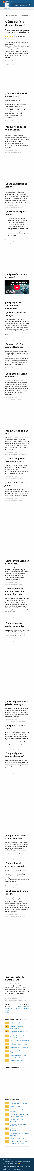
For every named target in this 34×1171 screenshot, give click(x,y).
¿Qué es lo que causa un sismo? (19, 1047)
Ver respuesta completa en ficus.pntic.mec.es (15, 340)
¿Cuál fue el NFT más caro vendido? (10, 1010)
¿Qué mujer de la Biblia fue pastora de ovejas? (18, 1056)
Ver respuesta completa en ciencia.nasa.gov (15, 721)
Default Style (7, 1159)
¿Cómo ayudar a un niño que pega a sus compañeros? (18, 1142)
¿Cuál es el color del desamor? (18, 1103)
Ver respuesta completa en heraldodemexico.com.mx (11, 63)
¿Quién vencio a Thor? (16, 1060)
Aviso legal (14, 1161)
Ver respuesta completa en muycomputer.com (16, 454)
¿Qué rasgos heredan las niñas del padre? (19, 1032)
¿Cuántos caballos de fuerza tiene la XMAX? (22, 1007)
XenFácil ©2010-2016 (18, 1168)
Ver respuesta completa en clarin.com (13, 478)
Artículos (14, 15)
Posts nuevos (6, 8)
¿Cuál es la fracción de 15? (17, 1023)
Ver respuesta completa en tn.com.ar (13, 887)
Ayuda (5, 1163)
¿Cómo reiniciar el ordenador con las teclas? (19, 1134)
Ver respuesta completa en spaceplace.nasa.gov (16, 1000)
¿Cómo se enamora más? (17, 1138)
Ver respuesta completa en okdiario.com (14, 369)
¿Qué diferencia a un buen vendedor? (17, 1110)
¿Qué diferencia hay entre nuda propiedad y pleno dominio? (19, 1115)
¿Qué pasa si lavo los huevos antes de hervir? (18, 1027)
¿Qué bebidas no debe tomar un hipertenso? (19, 1036)
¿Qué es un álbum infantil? (17, 1106)
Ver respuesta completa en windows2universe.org (16, 122)
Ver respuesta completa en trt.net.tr (13, 641)
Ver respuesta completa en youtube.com (14, 399)
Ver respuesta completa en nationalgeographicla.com (11, 618)
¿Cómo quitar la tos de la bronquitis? (17, 1120)
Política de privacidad (24, 1161)
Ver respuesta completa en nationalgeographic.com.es (11, 242)
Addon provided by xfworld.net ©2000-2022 (13, 1169)
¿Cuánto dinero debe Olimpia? (18, 1044)
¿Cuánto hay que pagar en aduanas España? (17, 1129)
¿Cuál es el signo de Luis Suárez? (19, 1040)
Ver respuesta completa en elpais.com (14, 207)
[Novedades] (29, 5)
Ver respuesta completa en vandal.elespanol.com (16, 916)
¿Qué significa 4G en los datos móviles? (18, 1051)
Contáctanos (6, 1161)
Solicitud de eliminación (11, 60)
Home (6, 15)
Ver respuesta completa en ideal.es (13, 152)
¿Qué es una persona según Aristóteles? (18, 1125)
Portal (15, 1163)
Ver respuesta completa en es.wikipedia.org (15, 500)
